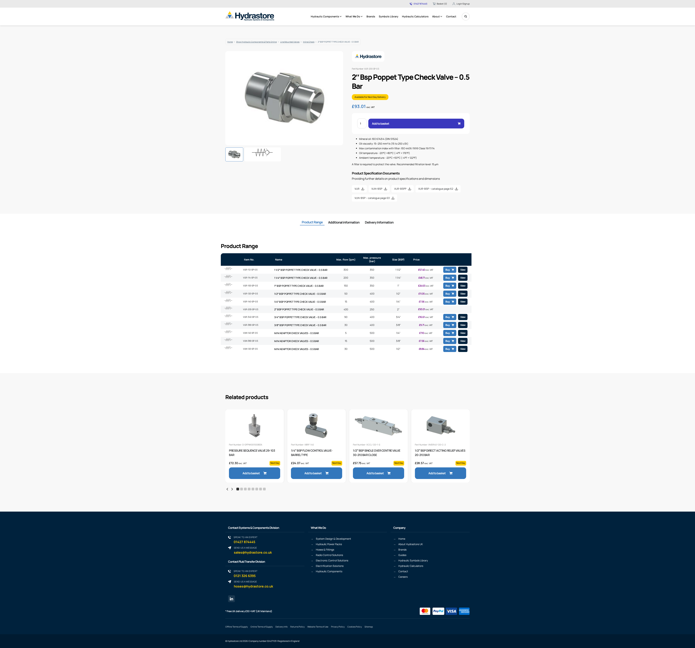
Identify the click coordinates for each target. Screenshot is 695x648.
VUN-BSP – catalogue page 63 (372, 198)
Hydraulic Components (325, 16)
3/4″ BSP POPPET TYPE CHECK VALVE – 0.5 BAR (300, 317)
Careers (403, 576)
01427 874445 (420, 4)
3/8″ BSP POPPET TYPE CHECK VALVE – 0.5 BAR (300, 325)
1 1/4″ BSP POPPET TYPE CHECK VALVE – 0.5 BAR (300, 278)
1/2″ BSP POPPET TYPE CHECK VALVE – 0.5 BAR (300, 293)
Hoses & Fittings (325, 549)
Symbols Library (388, 16)
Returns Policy (297, 626)
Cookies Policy (354, 626)
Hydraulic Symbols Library (413, 560)
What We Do (353, 16)
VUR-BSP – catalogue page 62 (435, 188)
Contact (451, 16)
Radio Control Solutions (329, 555)
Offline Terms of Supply (236, 626)
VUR (357, 188)
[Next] (232, 489)
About (436, 16)
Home (230, 41)
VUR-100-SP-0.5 (250, 285)
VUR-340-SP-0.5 (250, 316)
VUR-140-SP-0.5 (250, 301)
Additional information (343, 222)
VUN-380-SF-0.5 (250, 340)
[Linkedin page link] (231, 598)
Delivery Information (379, 222)
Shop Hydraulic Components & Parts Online (256, 41)
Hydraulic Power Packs (329, 544)
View (462, 269)
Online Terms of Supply (261, 626)
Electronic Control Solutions (332, 560)
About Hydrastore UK (410, 544)
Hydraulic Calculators (415, 16)
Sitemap (369, 626)
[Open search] (466, 16)
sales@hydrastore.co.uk (253, 550)
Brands (371, 16)
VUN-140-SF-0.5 (250, 332)
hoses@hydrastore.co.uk (253, 584)
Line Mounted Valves (290, 41)
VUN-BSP (376, 188)
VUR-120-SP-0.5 (250, 293)
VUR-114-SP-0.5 (250, 277)
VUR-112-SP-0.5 (250, 269)
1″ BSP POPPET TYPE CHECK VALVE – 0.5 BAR (299, 285)
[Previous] (227, 489)
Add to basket (380, 124)
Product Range (312, 222)
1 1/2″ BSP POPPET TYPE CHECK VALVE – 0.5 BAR (300, 270)
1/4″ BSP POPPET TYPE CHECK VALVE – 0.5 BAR (300, 301)
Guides (402, 555)
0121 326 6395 (246, 574)
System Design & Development (333, 538)
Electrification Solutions (330, 566)
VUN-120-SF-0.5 (250, 348)
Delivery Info (281, 626)
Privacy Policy (338, 626)
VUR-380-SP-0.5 (250, 324)
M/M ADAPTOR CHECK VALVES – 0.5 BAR (296, 333)
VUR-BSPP (400, 188)
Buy (447, 269)
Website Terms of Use (317, 626)
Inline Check (308, 41)
